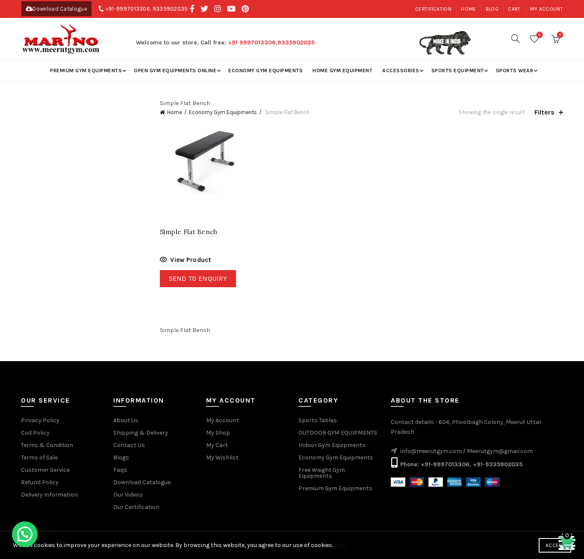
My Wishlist (222, 457)
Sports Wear (515, 71)
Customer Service (45, 470)
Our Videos (128, 494)
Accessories (400, 71)
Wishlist (539, 34)
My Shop (218, 432)
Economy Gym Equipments (265, 71)
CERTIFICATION (433, 9)
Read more (185, 261)
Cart (514, 9)
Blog (492, 9)
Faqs (120, 470)
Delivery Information (49, 494)
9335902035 (170, 9)
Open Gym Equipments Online (175, 71)
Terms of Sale (39, 457)
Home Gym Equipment (342, 71)
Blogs (121, 457)
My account (546, 9)
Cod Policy (35, 432)
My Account (222, 420)
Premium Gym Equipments (86, 71)
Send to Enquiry (198, 278)
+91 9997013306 (252, 42)
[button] (25, 534)
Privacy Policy (40, 420)
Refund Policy (40, 482)
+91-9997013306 (128, 9)
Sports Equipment (457, 71)
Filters (544, 112)
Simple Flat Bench (189, 232)
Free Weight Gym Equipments (321, 473)
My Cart (217, 445)
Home (468, 9)
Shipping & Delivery (140, 432)
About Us (126, 420)
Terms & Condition (47, 445)
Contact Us (129, 445)
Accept (555, 545)
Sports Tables (317, 420)
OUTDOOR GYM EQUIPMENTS (337, 432)
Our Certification (136, 507)
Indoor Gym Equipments (332, 445)
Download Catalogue (59, 9)
